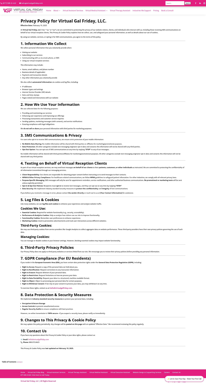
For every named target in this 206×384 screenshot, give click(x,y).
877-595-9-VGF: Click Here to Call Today (35, 375)
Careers (167, 372)
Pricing (156, 10)
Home (48, 10)
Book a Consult (167, 10)
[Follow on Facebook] (195, 3)
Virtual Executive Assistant (120, 372)
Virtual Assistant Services (73, 10)
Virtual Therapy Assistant (120, 10)
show (19, 362)
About (55, 10)
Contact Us (176, 372)
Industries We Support (142, 10)
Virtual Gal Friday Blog (36, 372)
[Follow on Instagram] (204, 3)
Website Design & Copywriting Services (147, 372)
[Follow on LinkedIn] (200, 3)
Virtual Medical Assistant (95, 10)
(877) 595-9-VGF (9, 3)
